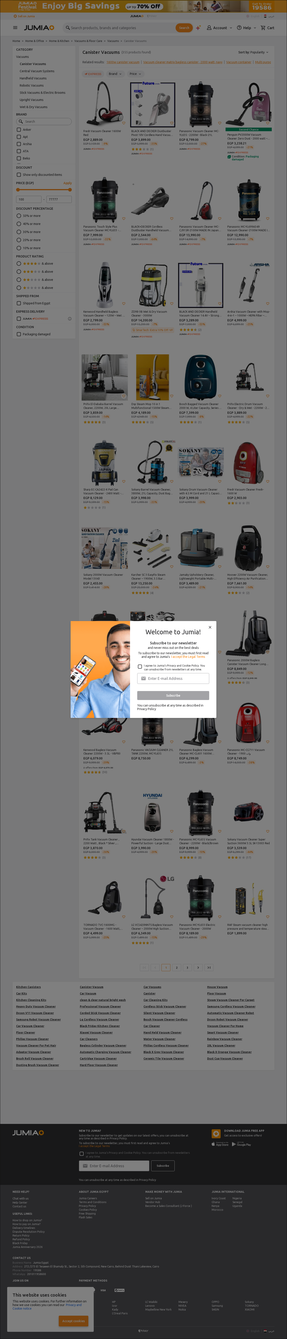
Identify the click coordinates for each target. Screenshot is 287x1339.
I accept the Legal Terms (188, 657)
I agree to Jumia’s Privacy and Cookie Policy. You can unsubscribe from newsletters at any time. (174, 667)
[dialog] (143, 669)
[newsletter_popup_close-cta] (210, 627)
